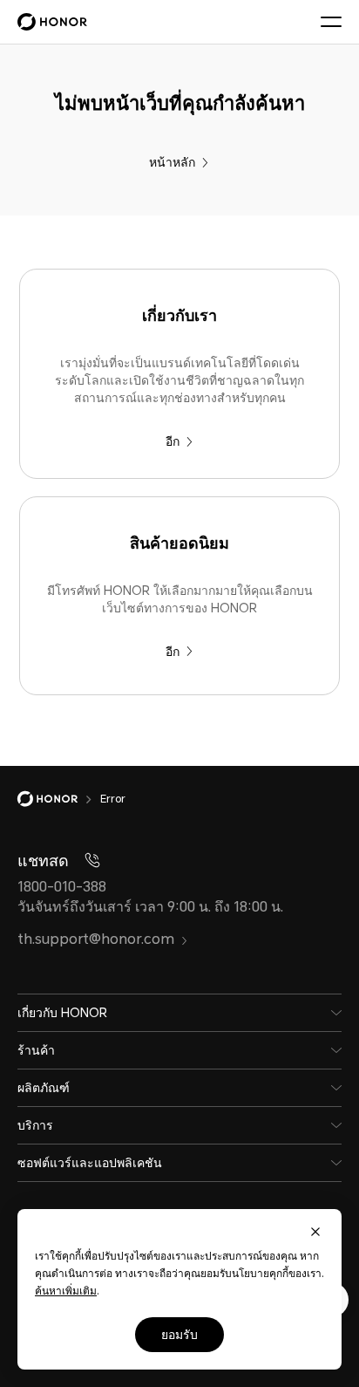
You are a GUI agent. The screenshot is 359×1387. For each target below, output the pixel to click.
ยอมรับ (179, 1335)
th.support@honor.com (95, 939)
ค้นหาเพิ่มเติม (66, 1291)
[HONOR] (58, 799)
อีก (173, 441)
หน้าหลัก (172, 162)
